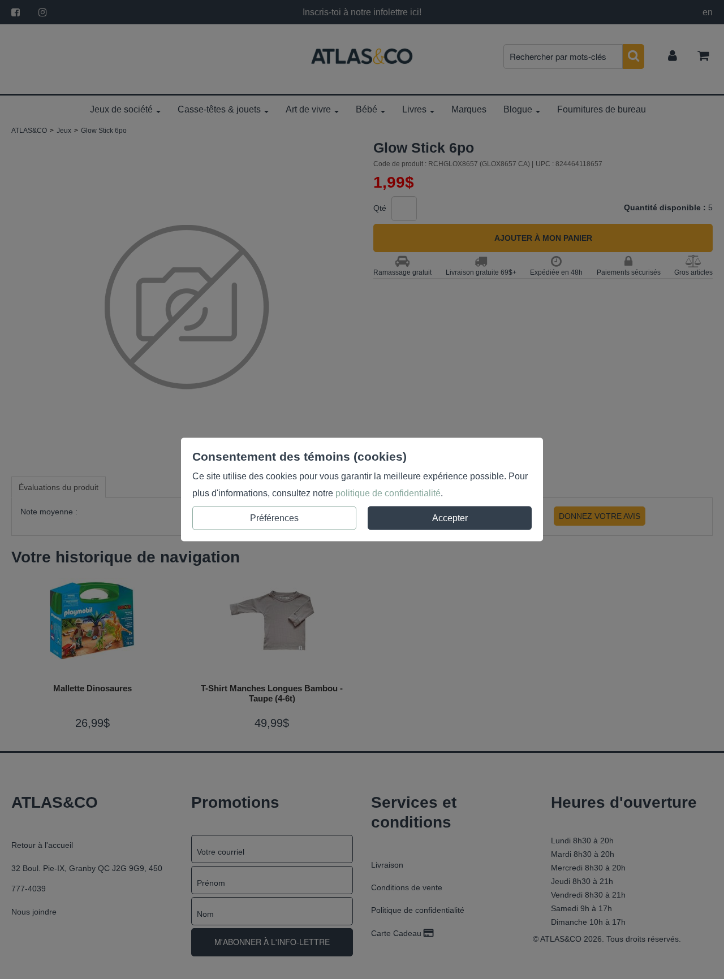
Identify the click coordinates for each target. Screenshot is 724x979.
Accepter (450, 518)
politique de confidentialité (388, 493)
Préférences (274, 518)
